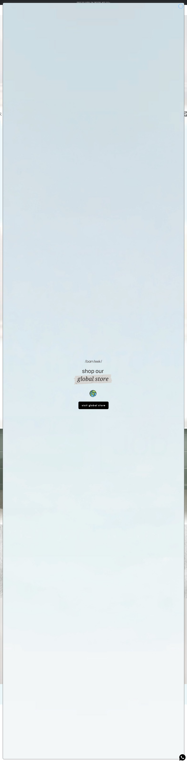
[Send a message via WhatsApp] (182, 757)
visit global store (93, 405)
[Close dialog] (180, 6)
